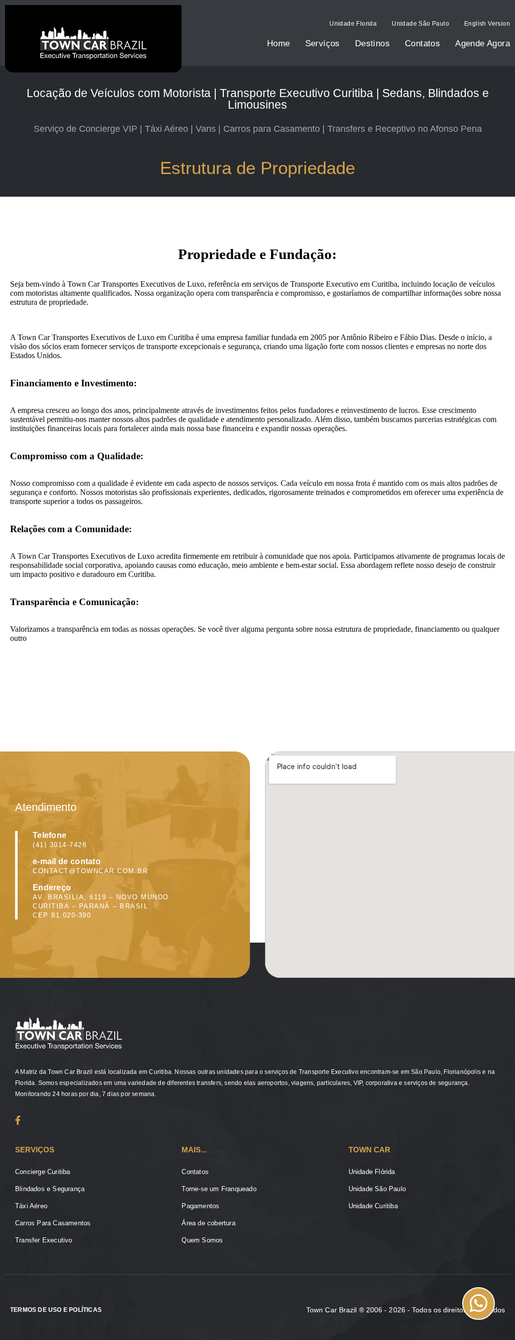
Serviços (322, 43)
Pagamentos (200, 1206)
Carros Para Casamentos (53, 1223)
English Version (487, 23)
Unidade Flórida (372, 1172)
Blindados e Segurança (49, 1189)
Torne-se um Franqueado (219, 1189)
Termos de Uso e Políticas (56, 1309)
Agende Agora (482, 43)
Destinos (372, 43)
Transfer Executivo (43, 1240)
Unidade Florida (353, 23)
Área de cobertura (208, 1223)
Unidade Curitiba (373, 1206)
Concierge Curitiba (42, 1172)
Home (278, 43)
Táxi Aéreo (31, 1206)
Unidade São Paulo (420, 23)
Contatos (422, 43)
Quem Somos (202, 1240)
